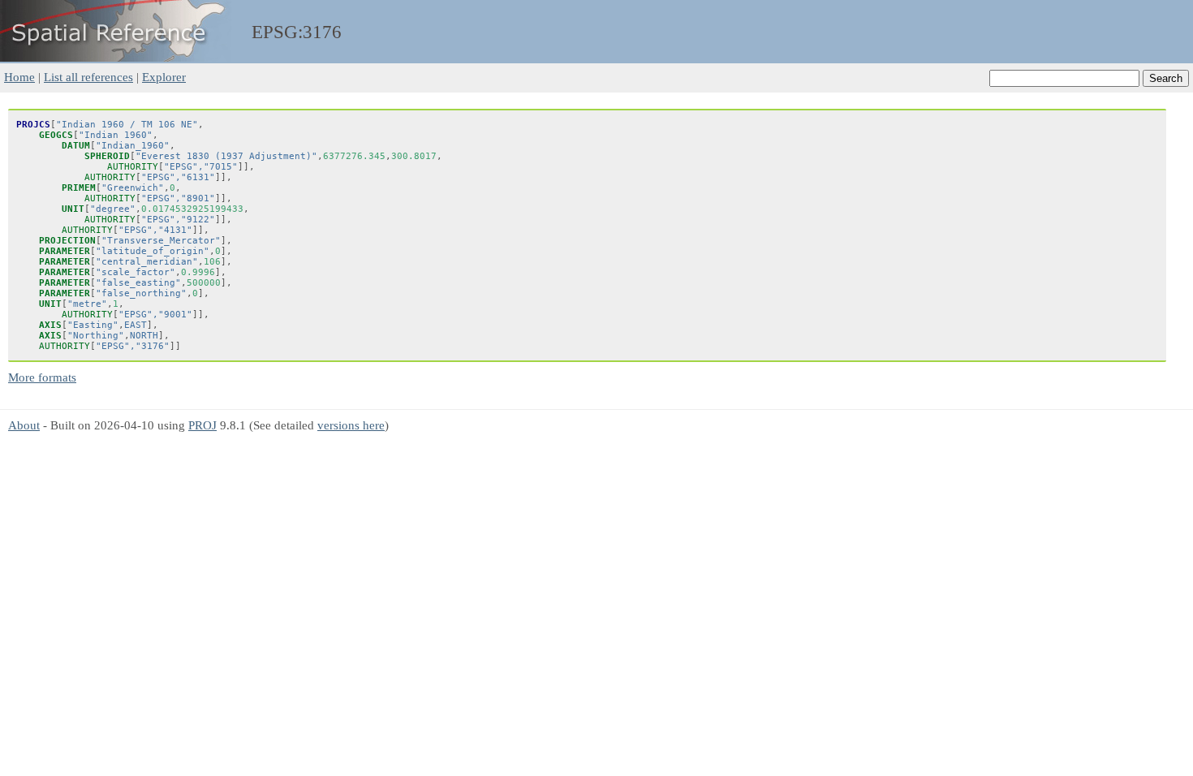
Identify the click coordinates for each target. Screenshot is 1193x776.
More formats (42, 377)
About (24, 425)
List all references (88, 77)
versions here (351, 425)
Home (19, 77)
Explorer (164, 77)
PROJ (202, 425)
